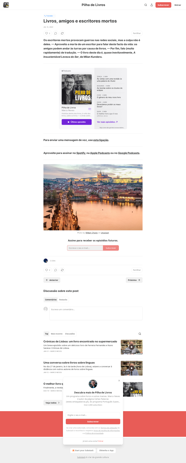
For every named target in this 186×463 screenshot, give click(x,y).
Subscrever (163, 5)
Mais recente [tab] (56, 334)
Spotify (80, 153)
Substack (81, 457)
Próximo (132, 280)
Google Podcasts (128, 153)
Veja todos (51, 402)
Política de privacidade (94, 433)
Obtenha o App (106, 450)
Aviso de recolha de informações (107, 430)
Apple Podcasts (100, 153)
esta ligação (100, 140)
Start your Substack (84, 450)
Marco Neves (56, 351)
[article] (93, 348)
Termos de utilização (109, 428)
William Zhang (92, 233)
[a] (131, 347)
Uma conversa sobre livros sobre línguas (69, 362)
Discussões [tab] (70, 334)
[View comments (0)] (55, 33)
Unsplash (105, 233)
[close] (119, 380)
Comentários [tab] (51, 299)
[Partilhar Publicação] (151, 5)
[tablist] (56, 299)
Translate (49, 16)
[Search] (145, 5)
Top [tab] (46, 334)
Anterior (53, 280)
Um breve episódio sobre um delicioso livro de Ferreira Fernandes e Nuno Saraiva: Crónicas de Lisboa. (78, 346)
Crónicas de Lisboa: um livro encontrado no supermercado (80, 341)
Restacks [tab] (63, 299)
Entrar (178, 5)
